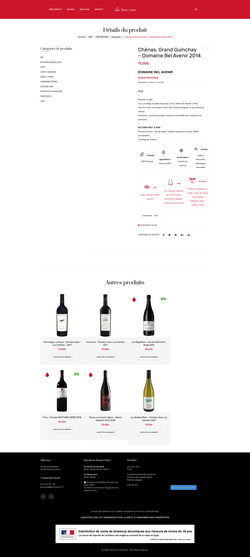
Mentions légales (135, 480)
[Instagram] (51, 497)
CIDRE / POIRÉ (46, 77)
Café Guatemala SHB (202, 49)
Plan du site (132, 485)
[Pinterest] (175, 235)
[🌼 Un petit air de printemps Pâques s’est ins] (175, 470)
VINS (90, 37)
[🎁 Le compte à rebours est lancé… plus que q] (189, 478)
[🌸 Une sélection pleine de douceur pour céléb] (189, 462)
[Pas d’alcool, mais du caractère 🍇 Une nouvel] (202, 470)
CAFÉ (42, 67)
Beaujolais (116, 37)
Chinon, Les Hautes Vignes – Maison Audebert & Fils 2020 (105, 419)
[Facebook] (163, 235)
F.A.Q (129, 469)
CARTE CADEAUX (48, 72)
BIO (41, 57)
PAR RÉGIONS (102, 37)
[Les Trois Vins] (125, 9)
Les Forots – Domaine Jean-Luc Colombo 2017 (105, 343)
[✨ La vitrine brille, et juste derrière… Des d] (175, 478)
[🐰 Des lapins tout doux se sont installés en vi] (189, 470)
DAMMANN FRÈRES (49, 82)
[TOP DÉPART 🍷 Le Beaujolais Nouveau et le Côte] (202, 478)
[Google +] (182, 235)
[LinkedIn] (189, 235)
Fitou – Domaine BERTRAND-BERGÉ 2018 (62, 417)
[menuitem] (55, 9)
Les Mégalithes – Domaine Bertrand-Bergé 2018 (149, 343)
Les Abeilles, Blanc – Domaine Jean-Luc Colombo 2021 (149, 419)
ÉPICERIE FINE (46, 86)
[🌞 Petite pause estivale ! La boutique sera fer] (175, 462)
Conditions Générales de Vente (141, 474)
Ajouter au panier (62, 357)
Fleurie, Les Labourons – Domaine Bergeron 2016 (208, 49)
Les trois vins (133, 466)
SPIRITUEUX (46, 96)
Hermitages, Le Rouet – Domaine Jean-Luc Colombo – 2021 (62, 343)
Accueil (81, 37)
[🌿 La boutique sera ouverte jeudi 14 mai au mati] (202, 462)
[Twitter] (169, 235)
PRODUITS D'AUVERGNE (51, 91)
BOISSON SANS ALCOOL (51, 62)
